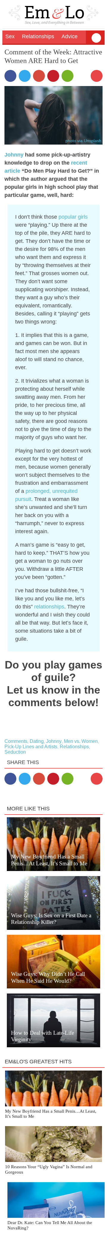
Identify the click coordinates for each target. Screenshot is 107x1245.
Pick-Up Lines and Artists (30, 746)
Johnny (13, 155)
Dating (37, 741)
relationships (49, 607)
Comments (15, 741)
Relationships (74, 746)
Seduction (15, 752)
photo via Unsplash (83, 140)
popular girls (73, 217)
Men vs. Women (81, 741)
